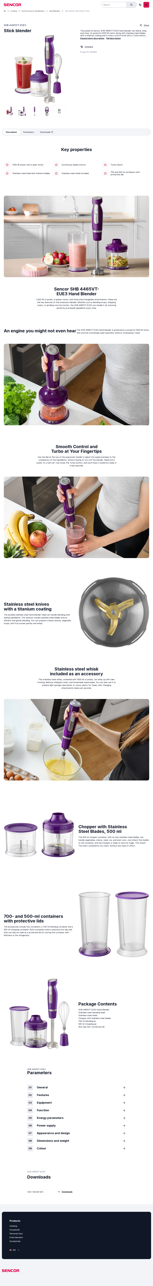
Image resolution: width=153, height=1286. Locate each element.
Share (146, 25)
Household (14, 1230)
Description (11, 132)
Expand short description (92, 38)
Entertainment (16, 1237)
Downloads (67, 1192)
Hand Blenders (54, 11)
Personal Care (16, 1233)
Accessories (15, 1241)
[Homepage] (5, 11)
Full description (113, 38)
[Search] (131, 5)
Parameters (28, 132)
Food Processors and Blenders (33, 11)
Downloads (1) (46, 132)
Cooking (14, 11)
